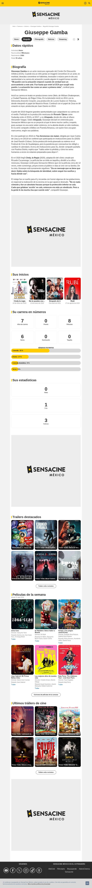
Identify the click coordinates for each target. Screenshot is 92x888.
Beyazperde (72, 869)
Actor (21, 50)
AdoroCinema (84, 869)
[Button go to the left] (74, 39)
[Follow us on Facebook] (13, 870)
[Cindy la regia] (19, 289)
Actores (26, 26)
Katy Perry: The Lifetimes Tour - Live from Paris (67, 677)
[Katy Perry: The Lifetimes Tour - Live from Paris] (69, 660)
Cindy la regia (19, 301)
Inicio (13, 26)
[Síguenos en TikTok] (33, 870)
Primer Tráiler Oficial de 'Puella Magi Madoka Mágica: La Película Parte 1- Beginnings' (70, 734)
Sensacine (69, 872)
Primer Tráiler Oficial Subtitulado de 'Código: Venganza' (46, 548)
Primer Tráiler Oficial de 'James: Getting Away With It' (70, 765)
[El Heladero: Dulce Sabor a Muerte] (46, 614)
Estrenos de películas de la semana (46, 695)
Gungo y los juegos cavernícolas (65, 631)
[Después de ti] (55, 289)
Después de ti (54, 301)
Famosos (20, 26)
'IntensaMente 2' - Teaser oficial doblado (23, 548)
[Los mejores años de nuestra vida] (46, 660)
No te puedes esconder (37, 301)
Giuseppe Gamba (36, 26)
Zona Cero (15, 631)
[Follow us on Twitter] (20, 870)
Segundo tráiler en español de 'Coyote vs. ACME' (46, 765)
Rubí (73, 301)
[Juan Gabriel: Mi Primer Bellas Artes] (22, 660)
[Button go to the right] (78, 39)
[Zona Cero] (22, 614)
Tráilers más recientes (46, 772)
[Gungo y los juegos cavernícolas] (69, 614)
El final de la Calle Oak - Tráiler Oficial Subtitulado (70, 579)
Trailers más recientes (46, 586)
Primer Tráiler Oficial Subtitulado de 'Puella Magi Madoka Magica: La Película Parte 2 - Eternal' (46, 734)
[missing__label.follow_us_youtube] (6, 870)
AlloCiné (51, 869)
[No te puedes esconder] (37, 289)
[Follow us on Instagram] (26, 870)
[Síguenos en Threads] (39, 870)
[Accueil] (44, 3)
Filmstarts (61, 869)
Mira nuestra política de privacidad (39, 884)
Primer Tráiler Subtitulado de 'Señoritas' (23, 734)
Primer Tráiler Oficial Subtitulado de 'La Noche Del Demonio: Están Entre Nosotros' (46, 579)
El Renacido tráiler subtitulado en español (23, 579)
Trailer (13, 639)
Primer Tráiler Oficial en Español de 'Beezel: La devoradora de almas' (23, 765)
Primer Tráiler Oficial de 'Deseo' (69, 548)
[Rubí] (72, 289)
